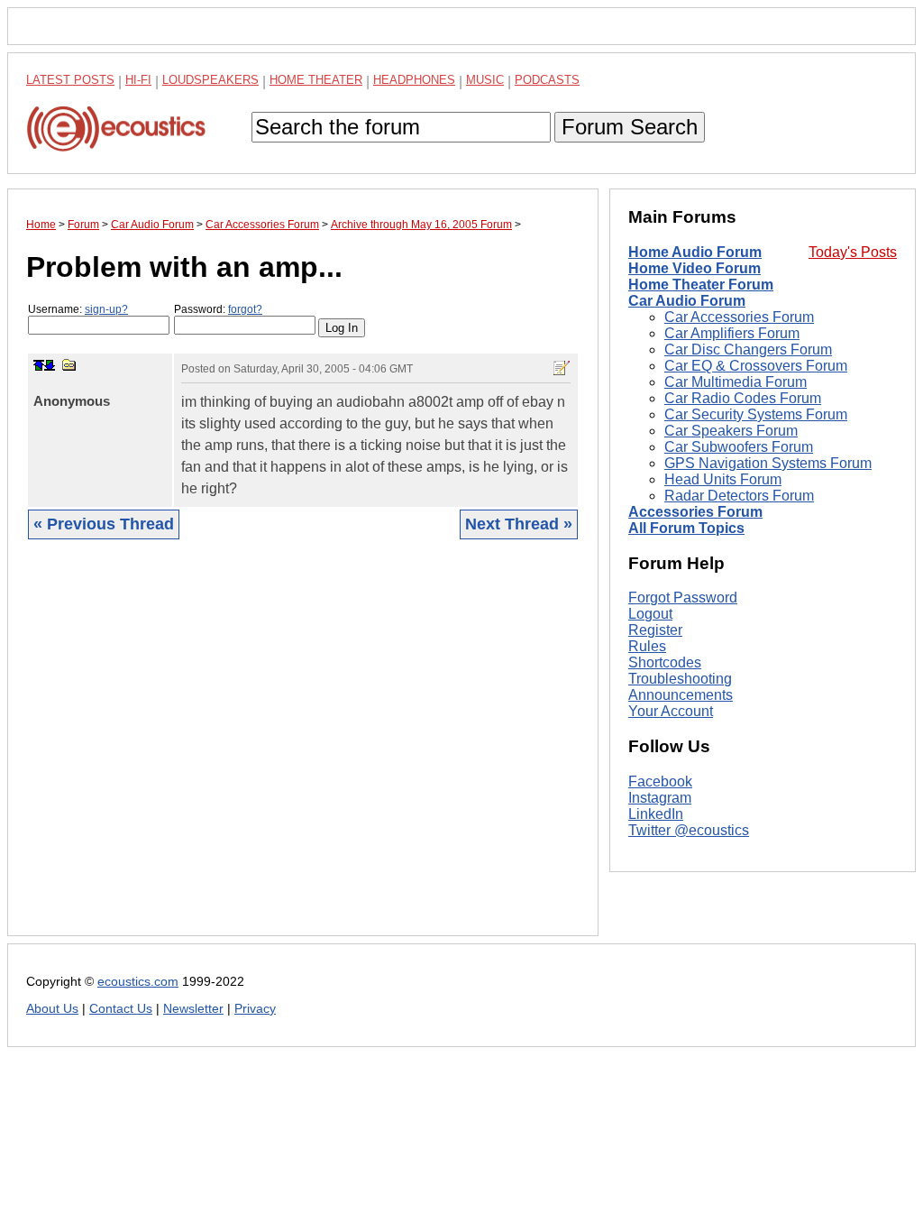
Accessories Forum (695, 511)
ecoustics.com (137, 981)
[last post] (49, 365)
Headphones (414, 80)
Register (655, 630)
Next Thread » (518, 524)
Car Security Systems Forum (755, 414)
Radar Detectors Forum (739, 495)
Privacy (255, 1009)
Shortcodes (664, 662)
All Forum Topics (686, 528)
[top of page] (38, 365)
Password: (218, 309)
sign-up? (106, 309)
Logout (650, 613)
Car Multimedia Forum (735, 382)
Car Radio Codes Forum (742, 398)
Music (485, 80)
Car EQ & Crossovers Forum (755, 365)
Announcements (680, 695)
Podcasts (547, 80)
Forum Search (630, 127)
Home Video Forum (694, 268)
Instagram (659, 797)
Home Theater (316, 80)
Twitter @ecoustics (688, 830)
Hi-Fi (138, 80)
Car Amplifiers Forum (732, 333)
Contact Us (120, 1009)
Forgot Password (682, 597)
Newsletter (193, 1009)
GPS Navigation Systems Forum (768, 463)
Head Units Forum (722, 479)
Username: (78, 309)
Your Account (670, 711)
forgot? (245, 309)
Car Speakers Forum (731, 430)
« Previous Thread (103, 524)
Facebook (660, 781)
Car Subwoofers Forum (738, 447)
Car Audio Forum (686, 300)
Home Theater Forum (700, 284)
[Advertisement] (303, 751)
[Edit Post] (562, 368)
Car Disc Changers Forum (748, 349)
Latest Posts (70, 80)
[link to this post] (69, 365)
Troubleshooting (680, 678)
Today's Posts (853, 252)
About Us (52, 1009)
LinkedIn (655, 814)
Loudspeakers (210, 80)
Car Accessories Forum (739, 317)
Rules (647, 646)
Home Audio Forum (695, 252)
